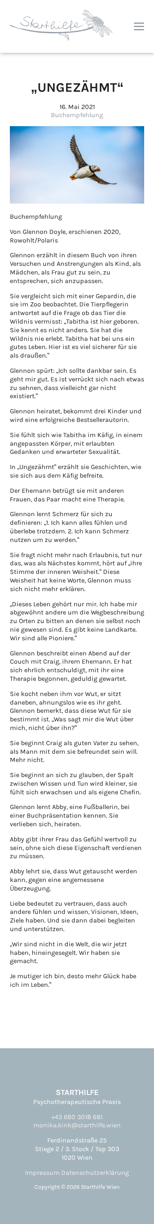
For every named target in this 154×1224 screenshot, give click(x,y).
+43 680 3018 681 (77, 1117)
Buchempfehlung (77, 115)
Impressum (42, 1172)
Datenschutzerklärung (95, 1172)
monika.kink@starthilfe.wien (77, 1125)
